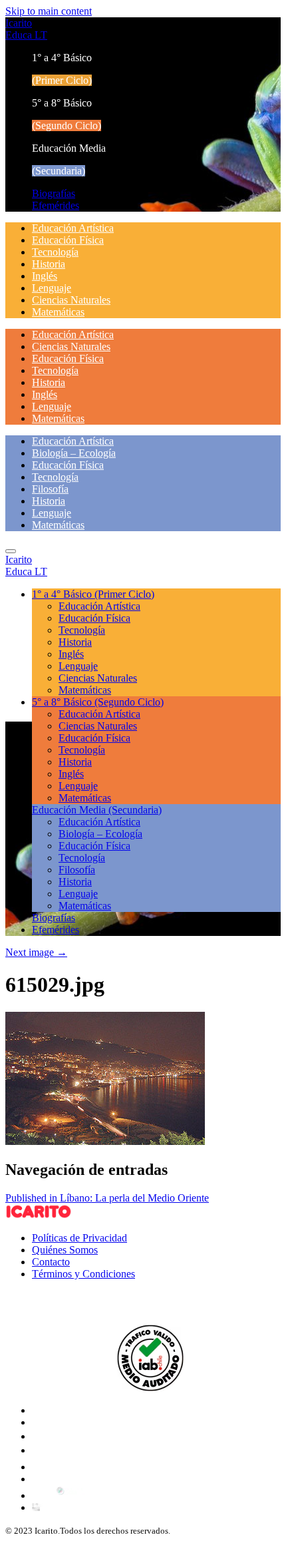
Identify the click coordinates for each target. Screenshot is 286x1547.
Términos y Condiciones (83, 1273)
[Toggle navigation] (10, 551)
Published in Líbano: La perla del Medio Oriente (107, 1198)
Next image (36, 952)
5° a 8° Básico (98, 702)
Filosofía (50, 489)
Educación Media (97, 809)
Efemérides (55, 205)
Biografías (53, 193)
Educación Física (68, 240)
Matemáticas (58, 312)
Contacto (51, 1261)
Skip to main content (48, 11)
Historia (48, 264)
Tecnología (55, 252)
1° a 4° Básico (93, 594)
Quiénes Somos (65, 1249)
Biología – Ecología (74, 453)
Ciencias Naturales (71, 300)
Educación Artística (73, 228)
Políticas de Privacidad (79, 1237)
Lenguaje (51, 288)
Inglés (44, 276)
